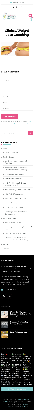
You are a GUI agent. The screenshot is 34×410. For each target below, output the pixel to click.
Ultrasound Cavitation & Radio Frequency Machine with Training (16, 239)
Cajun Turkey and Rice (18, 332)
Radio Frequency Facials (13, 179)
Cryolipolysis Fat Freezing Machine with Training (18, 228)
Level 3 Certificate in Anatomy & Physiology (16, 162)
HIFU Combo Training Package (15, 198)
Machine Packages (9, 218)
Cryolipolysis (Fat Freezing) (14, 174)
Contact (6, 249)
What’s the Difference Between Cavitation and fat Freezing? (20, 314)
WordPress (24, 407)
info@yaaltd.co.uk (10, 289)
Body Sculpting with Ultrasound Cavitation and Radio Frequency (16, 169)
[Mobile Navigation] (30, 15)
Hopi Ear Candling (11, 203)
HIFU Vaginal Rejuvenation (14, 194)
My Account (7, 244)
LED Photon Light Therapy (14, 207)
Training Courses (8, 157)
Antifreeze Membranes (13, 222)
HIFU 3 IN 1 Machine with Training (16, 233)
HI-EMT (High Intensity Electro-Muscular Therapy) (16, 184)
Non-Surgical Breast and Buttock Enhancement (16, 213)
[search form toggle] (21, 7)
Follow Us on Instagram (18, 389)
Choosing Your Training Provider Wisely (19, 323)
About (5, 149)
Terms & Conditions (11, 153)
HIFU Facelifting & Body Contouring (17, 189)
